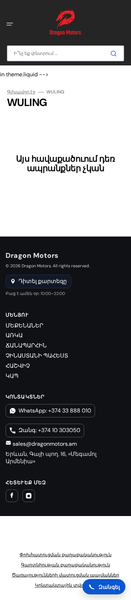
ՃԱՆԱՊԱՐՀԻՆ (26, 345)
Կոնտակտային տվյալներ (65, 585)
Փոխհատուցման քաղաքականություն (65, 555)
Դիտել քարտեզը (43, 281)
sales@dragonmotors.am (44, 443)
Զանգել (109, 586)
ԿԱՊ (12, 376)
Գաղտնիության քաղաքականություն (65, 565)
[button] (9, 24)
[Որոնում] (115, 53)
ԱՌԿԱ (14, 335)
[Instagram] (28, 495)
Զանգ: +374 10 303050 (49, 430)
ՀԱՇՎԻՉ (18, 365)
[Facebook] (12, 495)
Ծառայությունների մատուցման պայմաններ (65, 575)
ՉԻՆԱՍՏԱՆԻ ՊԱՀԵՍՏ (37, 355)
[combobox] (65, 53)
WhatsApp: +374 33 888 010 (55, 410)
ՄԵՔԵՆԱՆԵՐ (24, 325)
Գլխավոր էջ (21, 92)
